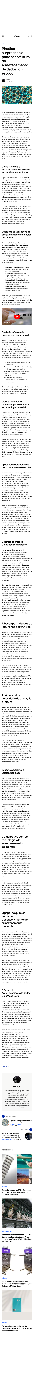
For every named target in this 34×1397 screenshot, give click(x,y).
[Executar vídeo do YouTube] (17, 316)
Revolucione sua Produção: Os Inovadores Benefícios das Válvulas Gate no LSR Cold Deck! (17, 1283)
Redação (9, 79)
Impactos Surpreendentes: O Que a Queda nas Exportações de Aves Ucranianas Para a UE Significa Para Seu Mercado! (17, 1238)
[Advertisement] (17, 16)
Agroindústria (16, 1124)
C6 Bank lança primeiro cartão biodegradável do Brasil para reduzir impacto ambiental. (17, 1328)
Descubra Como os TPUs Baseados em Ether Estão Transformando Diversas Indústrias (16, 1192)
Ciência (4, 44)
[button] (3, 36)
